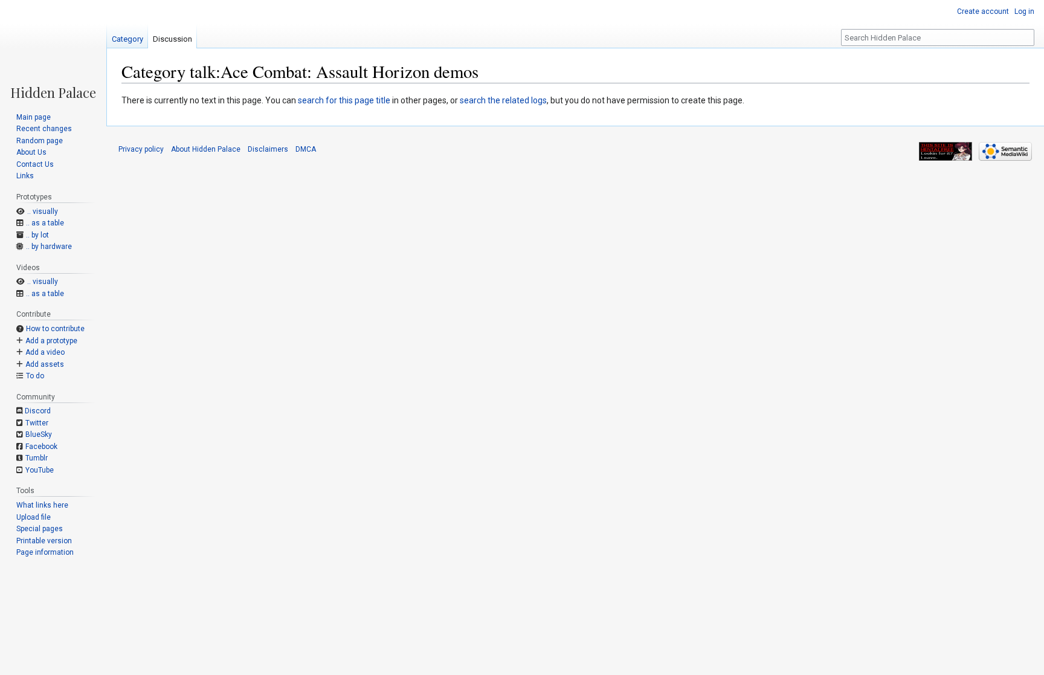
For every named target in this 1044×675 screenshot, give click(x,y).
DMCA (305, 149)
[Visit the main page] (53, 49)
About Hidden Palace (205, 149)
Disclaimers (268, 149)
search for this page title (344, 100)
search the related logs (503, 100)
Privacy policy (141, 149)
